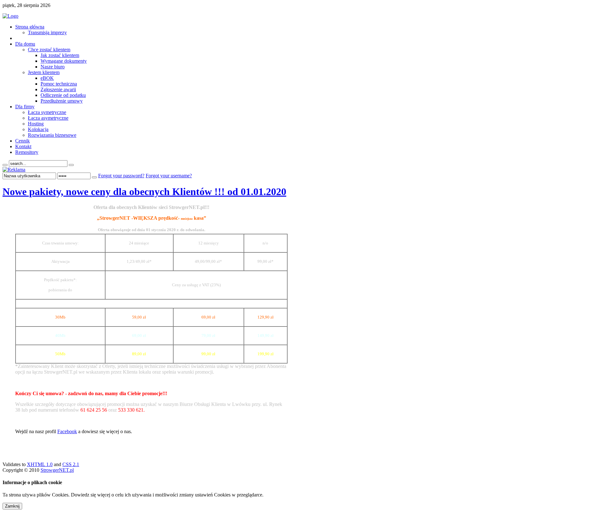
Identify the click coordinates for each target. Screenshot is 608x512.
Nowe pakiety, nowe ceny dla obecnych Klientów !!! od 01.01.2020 (144, 191)
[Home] (10, 16)
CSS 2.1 (70, 464)
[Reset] (71, 165)
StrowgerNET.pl (57, 470)
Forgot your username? (169, 175)
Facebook (67, 431)
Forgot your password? (121, 175)
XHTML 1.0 (40, 464)
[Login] (94, 177)
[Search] (5, 165)
